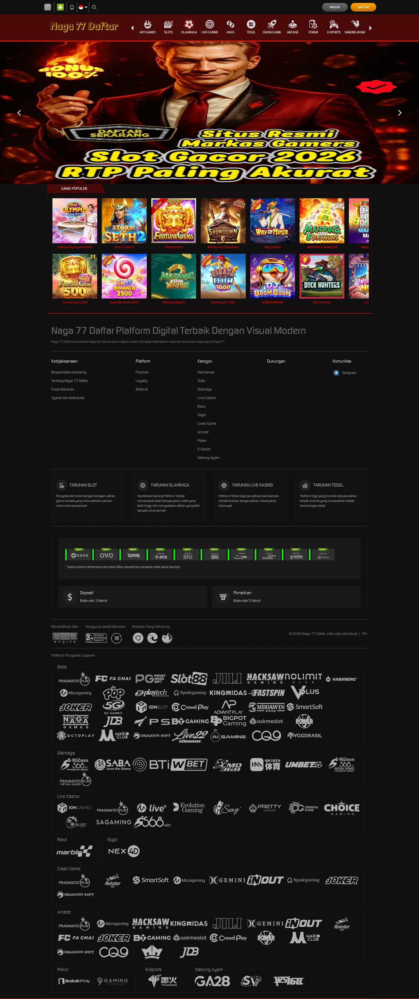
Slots (168, 32)
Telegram (349, 372)
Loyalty (141, 380)
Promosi (142, 372)
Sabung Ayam (355, 32)
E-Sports (334, 32)
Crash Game (272, 32)
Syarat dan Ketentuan (68, 397)
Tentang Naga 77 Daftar (69, 380)
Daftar (363, 7)
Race (230, 32)
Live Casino (210, 32)
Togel (251, 32)
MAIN (78, 220)
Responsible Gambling (68, 372)
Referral (142, 389)
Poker (313, 32)
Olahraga (189, 32)
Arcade (292, 32)
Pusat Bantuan (62, 389)
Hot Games (148, 32)
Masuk (335, 7)
